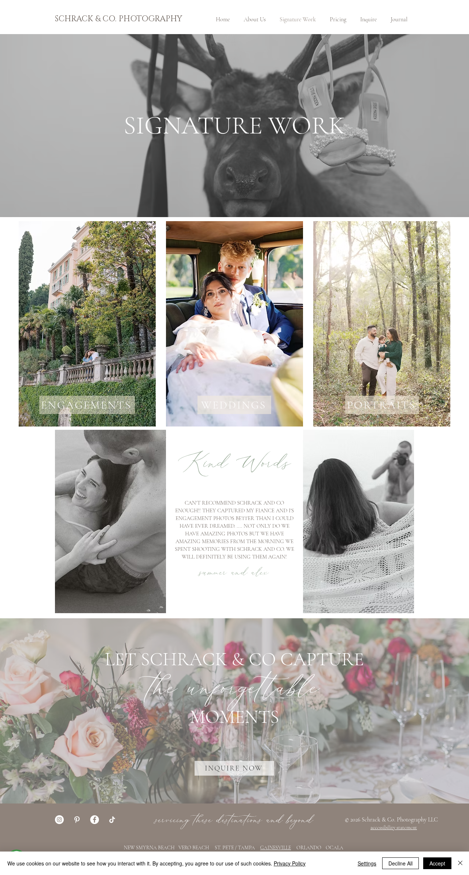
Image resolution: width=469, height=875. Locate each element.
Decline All (400, 863)
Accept (437, 863)
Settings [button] (367, 863)
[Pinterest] (77, 819)
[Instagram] (59, 819)
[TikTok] (112, 819)
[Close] (460, 863)
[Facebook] (94, 819)
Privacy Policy (290, 863)
